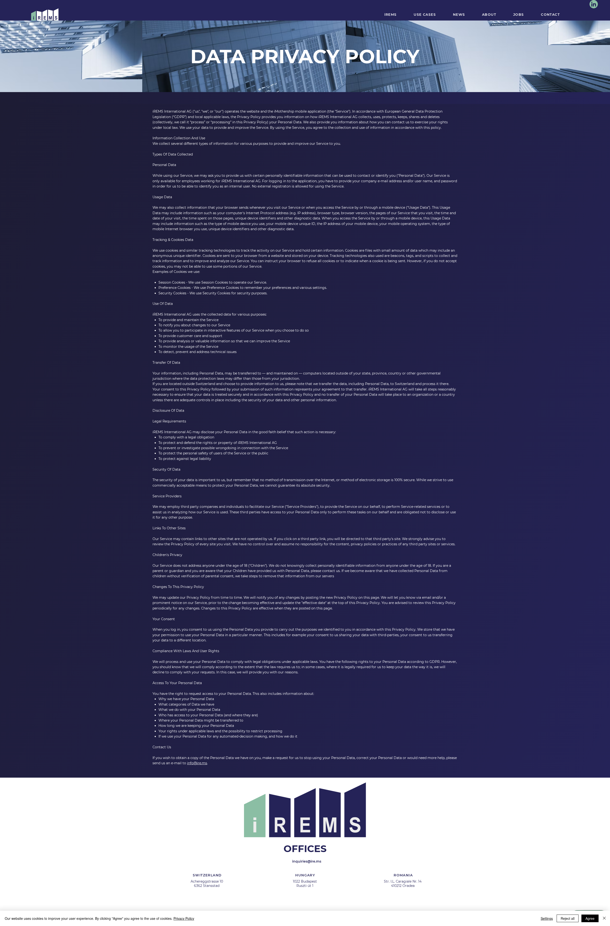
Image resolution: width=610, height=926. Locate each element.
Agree (590, 918)
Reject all (567, 918)
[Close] (604, 918)
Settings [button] (547, 918)
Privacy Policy (183, 918)
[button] (391, 415)
